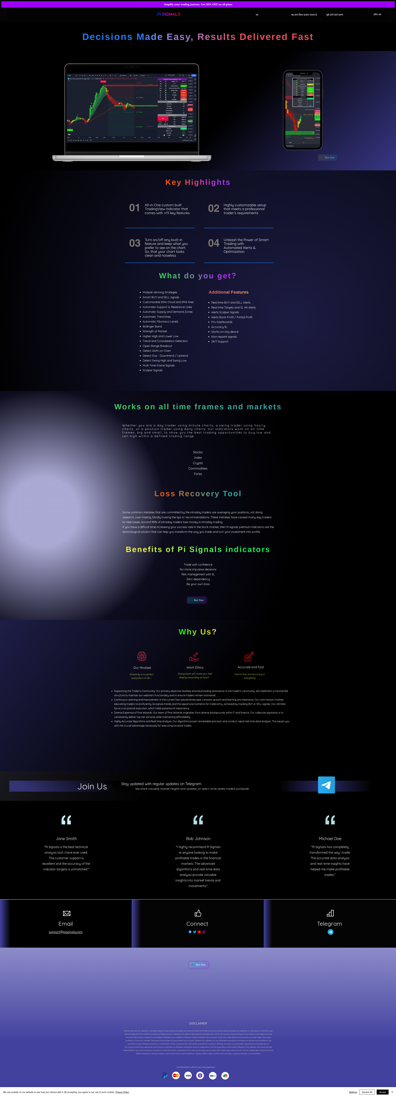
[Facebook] (190, 932)
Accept (382, 1092)
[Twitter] (195, 932)
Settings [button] (353, 1092)
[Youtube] (199, 932)
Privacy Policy (122, 1092)
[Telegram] (326, 784)
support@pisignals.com (66, 932)
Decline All (367, 1092)
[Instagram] (204, 932)
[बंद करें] (392, 1092)
